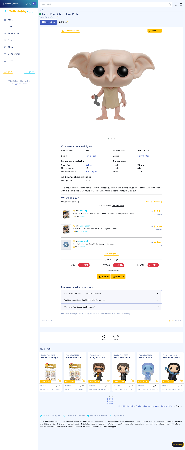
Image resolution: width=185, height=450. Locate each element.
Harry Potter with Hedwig (99, 356)
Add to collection (72, 30)
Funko (88, 156)
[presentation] (65, 87)
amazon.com (84, 225)
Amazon (105, 276)
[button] (26, 3)
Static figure (91, 171)
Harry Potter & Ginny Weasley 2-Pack (75, 356)
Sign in (9, 71)
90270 (140, 389)
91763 (116, 389)
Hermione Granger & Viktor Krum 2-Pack (50, 356)
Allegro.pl (83, 241)
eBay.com (119, 276)
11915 (91, 389)
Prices (64, 21)
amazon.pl (83, 210)
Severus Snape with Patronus (172, 356)
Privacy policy (16, 84)
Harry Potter (143, 156)
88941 (42, 389)
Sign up (30, 71)
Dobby (89, 165)
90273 (164, 389)
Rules (25, 84)
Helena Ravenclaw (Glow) (148, 356)
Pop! (43, 9)
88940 (67, 389)
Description (49, 22)
